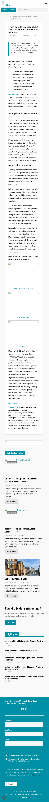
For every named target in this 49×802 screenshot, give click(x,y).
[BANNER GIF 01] (23, 443)
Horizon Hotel (23, 346)
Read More (11, 501)
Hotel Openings (12, 462)
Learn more (12, 403)
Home (9, 17)
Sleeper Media (31, 792)
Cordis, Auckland (23, 317)
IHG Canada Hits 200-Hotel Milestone (21, 650)
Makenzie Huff (12, 485)
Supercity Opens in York (16, 579)
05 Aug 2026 (26, 535)
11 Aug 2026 (25, 485)
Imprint (8, 701)
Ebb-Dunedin (13, 94)
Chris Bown (11, 582)
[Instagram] (26, 708)
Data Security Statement (16, 703)
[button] (46, 3)
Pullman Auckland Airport (23, 288)
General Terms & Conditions (25, 701)
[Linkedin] (22, 708)
